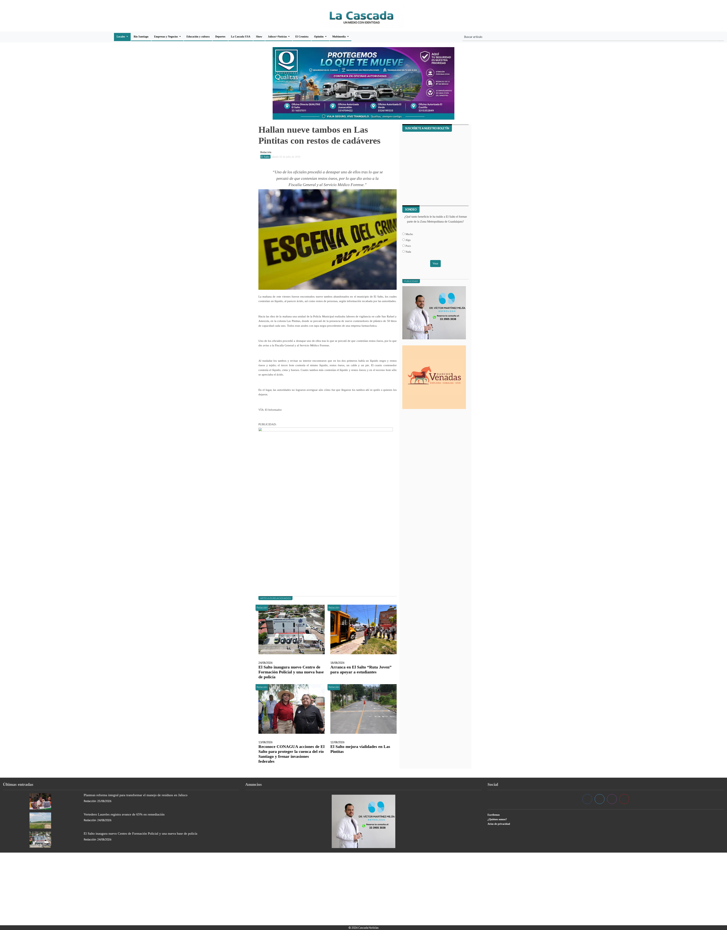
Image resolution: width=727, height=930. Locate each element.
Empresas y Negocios (166, 36)
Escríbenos (494, 814)
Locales (121, 36)
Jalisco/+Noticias (278, 36)
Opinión (319, 36)
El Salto (265, 156)
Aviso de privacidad (499, 823)
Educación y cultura (198, 36)
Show (259, 36)
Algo (408, 239)
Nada (408, 251)
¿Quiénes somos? (497, 819)
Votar (435, 263)
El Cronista (301, 36)
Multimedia (339, 36)
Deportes (220, 36)
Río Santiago (141, 36)
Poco (408, 245)
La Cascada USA (240, 36)
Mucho (409, 234)
